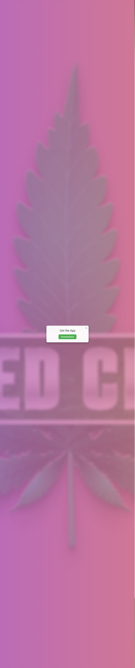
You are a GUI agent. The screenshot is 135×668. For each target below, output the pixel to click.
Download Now (67, 337)
